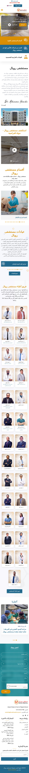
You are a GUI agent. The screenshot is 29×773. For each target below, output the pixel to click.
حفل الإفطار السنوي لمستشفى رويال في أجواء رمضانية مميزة (7, 732)
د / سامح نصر (21, 487)
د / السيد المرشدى (8, 526)
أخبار (27, 731)
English (10, 5)
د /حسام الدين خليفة (21, 427)
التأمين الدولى (25, 729)
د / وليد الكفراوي (21, 362)
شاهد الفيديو (14, 24)
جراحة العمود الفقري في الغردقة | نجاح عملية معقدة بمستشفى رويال (7, 724)
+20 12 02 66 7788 (14, 2)
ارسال (5, 691)
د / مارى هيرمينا (21, 526)
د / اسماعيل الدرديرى (7, 468)
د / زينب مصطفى (21, 545)
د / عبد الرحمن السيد (21, 468)
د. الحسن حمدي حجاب (21, 320)
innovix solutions (12, 769)
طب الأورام (23, 264)
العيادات (26, 724)
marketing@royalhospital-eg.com (13, 712)
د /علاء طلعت (8, 427)
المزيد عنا (3, 105)
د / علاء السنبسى (8, 545)
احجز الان (23, 24)
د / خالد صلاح (8, 382)
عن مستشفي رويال (23, 722)
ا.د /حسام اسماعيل (8, 320)
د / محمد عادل (21, 507)
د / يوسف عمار (7, 362)
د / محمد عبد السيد (8, 449)
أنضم (14, 759)
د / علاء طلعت (7, 507)
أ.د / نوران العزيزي (21, 341)
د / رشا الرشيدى (21, 565)
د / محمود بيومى (7, 565)
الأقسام (26, 727)
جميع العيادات (14, 273)
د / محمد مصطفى (14, 584)
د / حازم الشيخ (21, 382)
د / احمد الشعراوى (21, 449)
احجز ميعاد (17, 5)
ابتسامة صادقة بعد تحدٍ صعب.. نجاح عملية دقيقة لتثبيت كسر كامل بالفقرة (7, 740)
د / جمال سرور (7, 341)
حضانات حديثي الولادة (21, 217)
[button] (14, 664)
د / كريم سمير (8, 487)
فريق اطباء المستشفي (14, 591)
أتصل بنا (26, 734)
